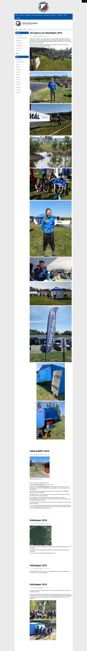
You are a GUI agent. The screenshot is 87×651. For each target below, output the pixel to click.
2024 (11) (18, 67)
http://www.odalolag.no (27, 24)
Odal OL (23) (19, 43)
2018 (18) (18, 82)
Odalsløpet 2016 (38, 520)
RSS (18, 53)
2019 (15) (18, 79)
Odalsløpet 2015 (38, 565)
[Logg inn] (85, 1)
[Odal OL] (43, 6)
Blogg (20, 29)
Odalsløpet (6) (19, 45)
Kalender (22, 15)
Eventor (54, 553)
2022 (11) (18, 72)
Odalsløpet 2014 (38, 584)
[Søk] (83, 1)
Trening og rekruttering (37, 15)
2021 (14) (18, 74)
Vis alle (17, 50)
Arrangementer (28, 15)
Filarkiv (65, 15)
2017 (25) (18, 84)
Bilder (25, 29)
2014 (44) (18, 92)
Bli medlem (17, 18)
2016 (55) (18, 87)
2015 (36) (18, 90)
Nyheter (17, 15)
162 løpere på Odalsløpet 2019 (46, 32)
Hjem (16, 29)
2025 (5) (18, 64)
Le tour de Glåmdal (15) (21, 38)
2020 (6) (18, 77)
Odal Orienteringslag (38, 36)
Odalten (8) (18, 48)
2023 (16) (18, 69)
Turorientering (46, 15)
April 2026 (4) (19, 59)
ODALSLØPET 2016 (39, 451)
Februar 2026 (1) (20, 62)
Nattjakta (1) (19, 40)
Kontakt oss (59, 15)
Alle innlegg (18, 35)
